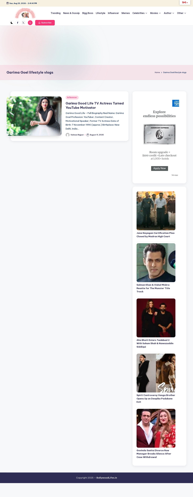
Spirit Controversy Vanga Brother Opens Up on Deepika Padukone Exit (156, 398)
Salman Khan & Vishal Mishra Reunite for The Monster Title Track (153, 288)
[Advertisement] (96, 45)
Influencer (72, 97)
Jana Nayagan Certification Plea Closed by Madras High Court (155, 235)
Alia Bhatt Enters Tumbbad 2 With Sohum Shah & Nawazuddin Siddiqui (155, 343)
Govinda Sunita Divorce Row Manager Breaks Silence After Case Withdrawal (154, 454)
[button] (45, 22)
